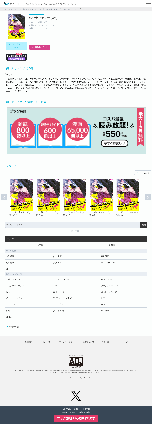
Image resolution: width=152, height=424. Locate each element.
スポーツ (10, 292)
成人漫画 (105, 311)
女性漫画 (10, 263)
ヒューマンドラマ (61, 279)
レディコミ (106, 298)
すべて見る (144, 173)
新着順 (112, 245)
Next (148, 197)
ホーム (7, 9)
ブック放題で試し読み (16, 46)
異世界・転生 (59, 311)
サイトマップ (122, 342)
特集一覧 (14, 326)
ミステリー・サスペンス (17, 286)
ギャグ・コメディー (15, 298)
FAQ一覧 (105, 342)
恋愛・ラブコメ (13, 279)
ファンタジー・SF (109, 286)
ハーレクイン (59, 304)
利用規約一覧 (88, 342)
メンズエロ (11, 304)
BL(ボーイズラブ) (54, 9)
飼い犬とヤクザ (70, 9)
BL (7, 269)
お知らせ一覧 (44, 342)
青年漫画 (105, 256)
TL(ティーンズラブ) (62, 298)
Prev (4, 197)
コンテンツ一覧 (18, 9)
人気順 (40, 245)
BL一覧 (42, 9)
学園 (8, 311)
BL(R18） (10, 317)
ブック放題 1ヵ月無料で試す (76, 418)
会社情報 (28, 342)
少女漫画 (57, 256)
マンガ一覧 (31, 9)
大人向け (57, 263)
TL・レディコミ (108, 263)
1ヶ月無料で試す (39, 47)
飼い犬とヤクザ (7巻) (43, 18)
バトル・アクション (110, 279)
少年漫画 (10, 256)
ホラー (104, 304)
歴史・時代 (58, 292)
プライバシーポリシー (67, 342)
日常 (55, 286)
